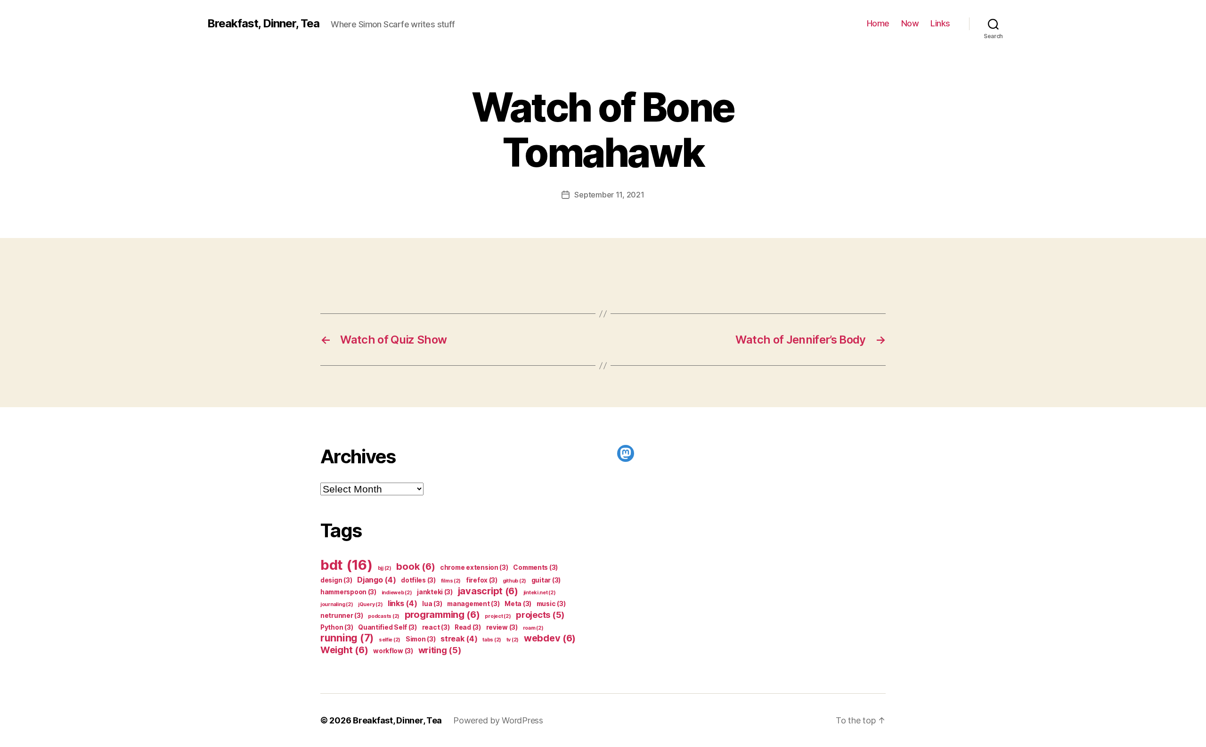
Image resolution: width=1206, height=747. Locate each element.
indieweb (397, 593)
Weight (344, 650)
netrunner (341, 615)
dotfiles (418, 580)
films (451, 581)
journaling (336, 604)
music (551, 603)
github (514, 581)
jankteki (435, 592)
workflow (393, 651)
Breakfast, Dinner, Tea (263, 23)
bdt (346, 565)
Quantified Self (387, 627)
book (415, 566)
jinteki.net (539, 593)
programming (442, 614)
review (502, 627)
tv (512, 640)
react (436, 627)
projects (540, 614)
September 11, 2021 (609, 194)
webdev (550, 638)
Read (468, 627)
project (498, 616)
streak (458, 638)
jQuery (370, 604)
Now (910, 23)
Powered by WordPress (498, 720)
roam (533, 628)
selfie (389, 640)
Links (940, 23)
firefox (481, 580)
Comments (535, 567)
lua (432, 603)
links (402, 603)
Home (878, 23)
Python (336, 627)
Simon (421, 639)
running (347, 638)
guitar (546, 580)
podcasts (383, 616)
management (473, 603)
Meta (518, 603)
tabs (491, 640)
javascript (488, 591)
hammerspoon (348, 592)
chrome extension (474, 567)
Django (376, 579)
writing (439, 650)
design (336, 580)
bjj (384, 568)
